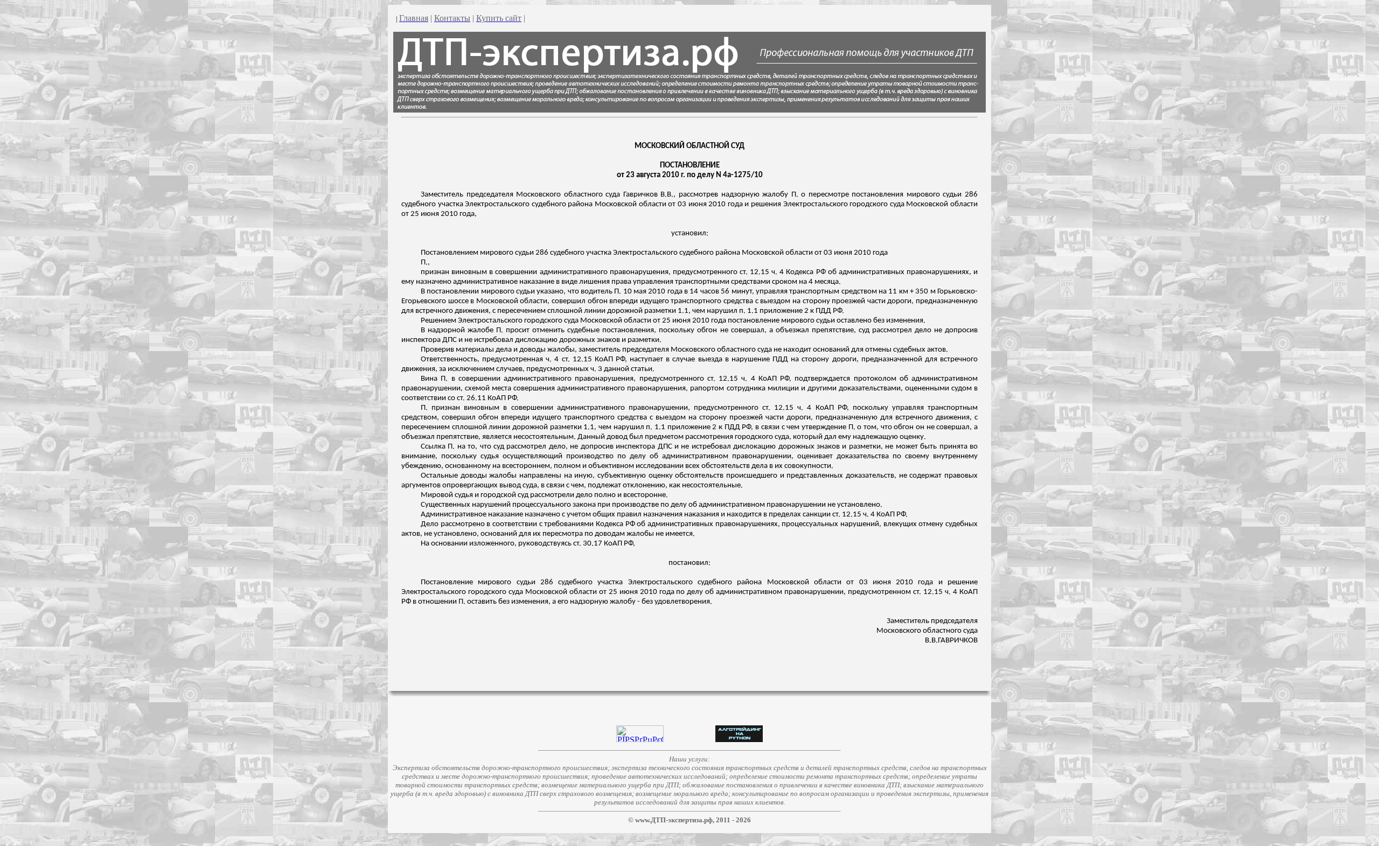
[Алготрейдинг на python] (739, 739)
